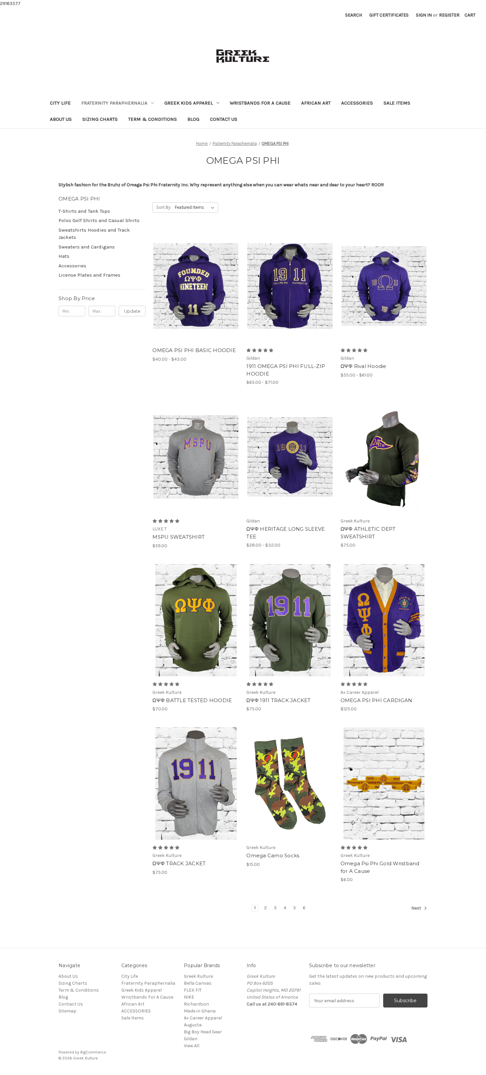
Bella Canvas (198, 983)
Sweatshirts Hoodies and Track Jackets (94, 234)
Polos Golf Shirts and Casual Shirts (99, 220)
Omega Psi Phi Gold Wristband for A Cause (380, 867)
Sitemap (67, 1011)
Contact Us (223, 119)
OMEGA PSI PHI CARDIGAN (377, 700)
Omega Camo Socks (272, 855)
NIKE (189, 997)
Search (353, 15)
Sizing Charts (100, 119)
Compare (194, 286)
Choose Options (196, 297)
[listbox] (196, 207)
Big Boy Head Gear (203, 1032)
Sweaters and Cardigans (87, 247)
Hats (64, 256)
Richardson (196, 1004)
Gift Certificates (389, 15)
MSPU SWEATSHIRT (178, 537)
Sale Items (397, 103)
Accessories (72, 266)
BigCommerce (93, 1052)
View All (191, 1046)
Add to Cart (290, 795)
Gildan (190, 1039)
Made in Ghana (200, 1011)
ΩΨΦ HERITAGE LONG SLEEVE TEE (285, 533)
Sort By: (163, 207)
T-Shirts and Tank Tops (84, 211)
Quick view (190, 274)
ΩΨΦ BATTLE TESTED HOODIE (192, 700)
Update (132, 311)
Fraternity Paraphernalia (114, 103)
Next (416, 908)
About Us (61, 119)
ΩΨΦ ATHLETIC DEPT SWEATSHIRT (368, 533)
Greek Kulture (198, 976)
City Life (60, 103)
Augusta (193, 1025)
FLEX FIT (193, 990)
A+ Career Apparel (203, 1018)
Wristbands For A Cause (260, 103)
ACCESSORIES (357, 103)
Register (449, 15)
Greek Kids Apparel (188, 103)
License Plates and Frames (89, 275)
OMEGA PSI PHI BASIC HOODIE (194, 350)
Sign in (424, 15)
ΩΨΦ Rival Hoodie (363, 366)
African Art (316, 103)
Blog (193, 119)
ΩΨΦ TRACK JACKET (179, 863)
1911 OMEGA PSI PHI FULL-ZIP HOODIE (285, 370)
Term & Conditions (152, 119)
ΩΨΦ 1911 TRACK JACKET (278, 700)
